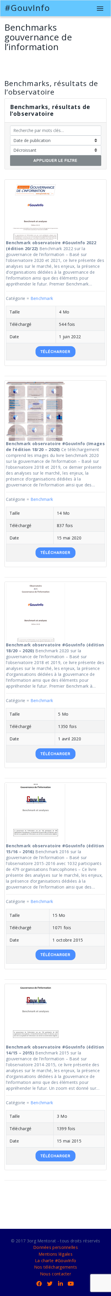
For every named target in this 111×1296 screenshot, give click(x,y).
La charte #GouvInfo (55, 1260)
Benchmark (41, 298)
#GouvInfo (27, 7)
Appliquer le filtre (55, 160)
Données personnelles (55, 1247)
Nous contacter (55, 1274)
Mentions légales (55, 1254)
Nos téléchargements (55, 1267)
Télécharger (55, 351)
